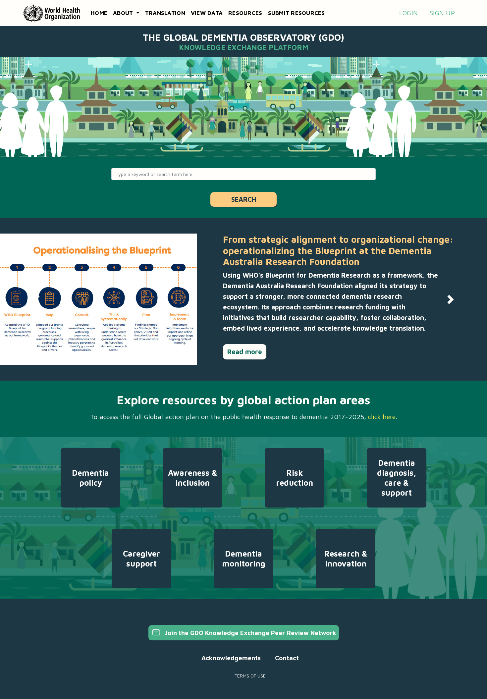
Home (99, 13)
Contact (287, 658)
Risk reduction (294, 477)
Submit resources (296, 13)
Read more (244, 351)
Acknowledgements (231, 658)
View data (207, 13)
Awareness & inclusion (192, 477)
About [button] (124, 13)
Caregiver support (141, 558)
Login (408, 13)
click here (382, 416)
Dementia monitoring (243, 558)
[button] (36, 299)
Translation (165, 13)
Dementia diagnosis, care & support (396, 477)
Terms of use (250, 675)
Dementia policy (90, 477)
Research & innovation (345, 558)
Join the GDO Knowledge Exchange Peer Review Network (249, 632)
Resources (245, 13)
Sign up (442, 13)
